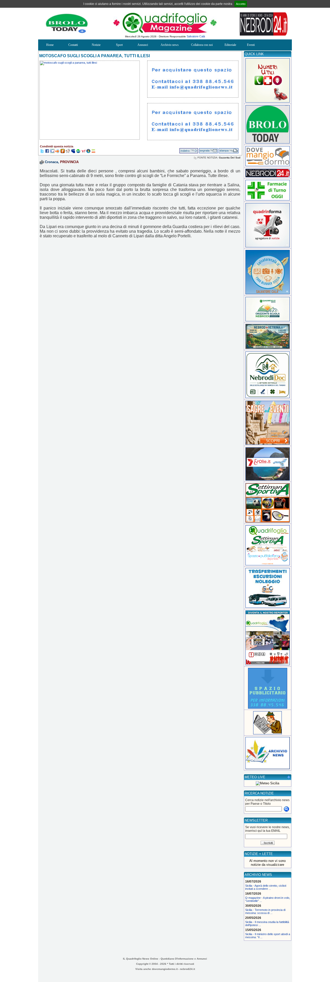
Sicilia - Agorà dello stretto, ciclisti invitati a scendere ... (265, 887)
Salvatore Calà (196, 36)
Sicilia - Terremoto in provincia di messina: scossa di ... (265, 911)
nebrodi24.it (187, 969)
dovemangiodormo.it (165, 969)
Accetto (240, 3)
